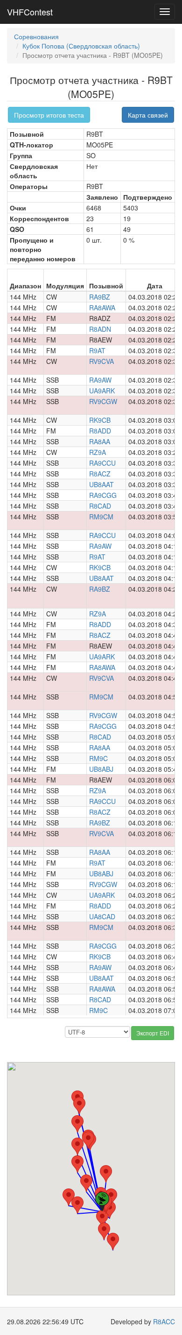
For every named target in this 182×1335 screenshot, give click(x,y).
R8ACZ (100, 473)
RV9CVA (101, 361)
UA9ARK (102, 390)
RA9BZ (99, 296)
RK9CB (100, 420)
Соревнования (36, 36)
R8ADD (100, 430)
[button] (86, 1183)
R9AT (97, 350)
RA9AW (100, 379)
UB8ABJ (101, 769)
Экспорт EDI (152, 1033)
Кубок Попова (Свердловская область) (81, 45)
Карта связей (148, 114)
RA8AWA (102, 307)
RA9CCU (102, 463)
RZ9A (97, 452)
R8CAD (100, 505)
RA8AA (99, 441)
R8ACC (164, 1321)
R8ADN (100, 329)
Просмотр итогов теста (49, 114)
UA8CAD (102, 916)
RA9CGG (103, 495)
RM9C (98, 758)
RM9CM (101, 516)
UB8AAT (101, 484)
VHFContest (30, 12)
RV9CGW (103, 401)
